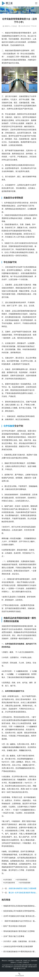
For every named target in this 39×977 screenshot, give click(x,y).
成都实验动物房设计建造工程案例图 (22, 888)
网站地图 (24, 966)
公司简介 (20, 962)
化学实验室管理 (9, 883)
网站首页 (4, 960)
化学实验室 (9, 426)
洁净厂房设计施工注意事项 (13, 936)
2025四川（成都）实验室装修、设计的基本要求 (20, 941)
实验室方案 (19, 960)
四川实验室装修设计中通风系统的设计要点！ (20, 951)
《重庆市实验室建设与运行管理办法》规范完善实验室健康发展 (20, 921)
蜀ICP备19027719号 (20, 968)
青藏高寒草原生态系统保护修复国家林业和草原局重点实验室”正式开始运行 (20, 906)
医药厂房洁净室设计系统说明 (14, 926)
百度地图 (30, 966)
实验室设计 (11, 960)
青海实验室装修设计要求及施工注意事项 (19, 931)
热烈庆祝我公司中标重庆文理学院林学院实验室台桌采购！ (20, 911)
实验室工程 (26, 960)
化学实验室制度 (22, 879)
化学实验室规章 (25, 883)
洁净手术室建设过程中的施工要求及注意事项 (20, 916)
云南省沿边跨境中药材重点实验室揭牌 (18, 946)
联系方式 (26, 962)
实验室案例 (34, 960)
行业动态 (14, 26)
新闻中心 (8, 26)
